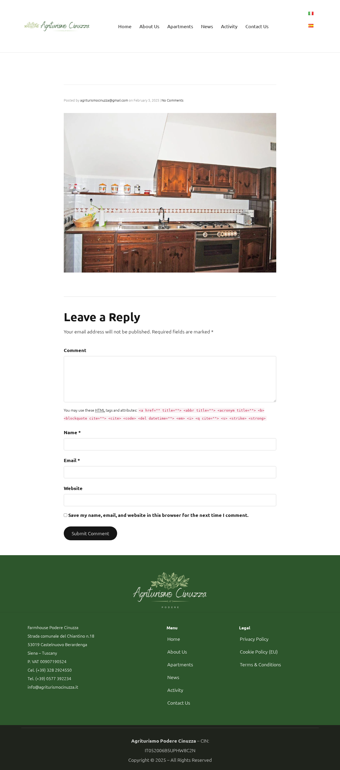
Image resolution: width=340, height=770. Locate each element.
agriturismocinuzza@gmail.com (104, 100)
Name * (72, 432)
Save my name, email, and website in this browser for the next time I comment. (158, 515)
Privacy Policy (254, 639)
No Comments (173, 100)
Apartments (180, 26)
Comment (75, 350)
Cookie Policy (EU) (259, 651)
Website (73, 488)
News (207, 26)
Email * (72, 460)
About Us (149, 26)
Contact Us (257, 26)
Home (124, 26)
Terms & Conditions (260, 664)
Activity (229, 26)
